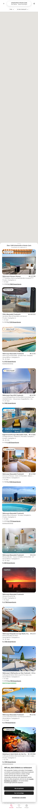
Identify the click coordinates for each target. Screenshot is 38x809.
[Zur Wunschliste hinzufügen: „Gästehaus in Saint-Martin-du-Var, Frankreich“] (33, 729)
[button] (14, 284)
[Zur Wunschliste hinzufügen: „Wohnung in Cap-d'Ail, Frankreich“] (33, 370)
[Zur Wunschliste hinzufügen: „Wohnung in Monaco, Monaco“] (33, 251)
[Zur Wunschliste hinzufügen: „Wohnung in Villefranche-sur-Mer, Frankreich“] (33, 648)
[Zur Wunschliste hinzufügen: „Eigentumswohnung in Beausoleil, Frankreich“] (33, 410)
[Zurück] (4, 3)
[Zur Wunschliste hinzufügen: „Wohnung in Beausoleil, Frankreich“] (33, 329)
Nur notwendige (19, 793)
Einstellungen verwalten (19, 797)
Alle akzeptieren (19, 788)
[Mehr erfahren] (26, 247)
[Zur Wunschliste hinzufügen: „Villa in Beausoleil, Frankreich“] (33, 289)
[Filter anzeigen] (34, 3)
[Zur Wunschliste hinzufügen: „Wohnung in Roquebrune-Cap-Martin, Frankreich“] (33, 609)
